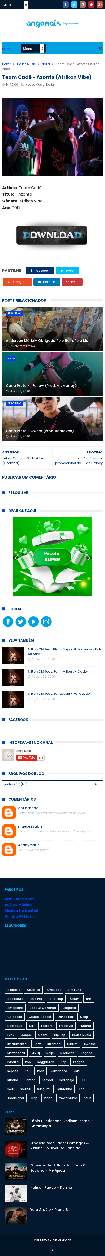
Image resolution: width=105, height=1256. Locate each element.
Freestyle (66, 1026)
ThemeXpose (61, 1240)
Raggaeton (45, 1062)
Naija (46, 64)
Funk (10, 1035)
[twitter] (74, 4)
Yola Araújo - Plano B (49, 1209)
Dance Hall (66, 1017)
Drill (31, 1026)
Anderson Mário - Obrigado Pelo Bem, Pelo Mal (47, 340)
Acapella (13, 990)
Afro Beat (14, 313)
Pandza (13, 1062)
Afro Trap (56, 999)
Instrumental (17, 1044)
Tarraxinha (64, 1089)
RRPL (77, 1071)
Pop (28, 1062)
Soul (10, 1089)
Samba (30, 1080)
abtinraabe (28, 808)
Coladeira (14, 1017)
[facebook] (66, 4)
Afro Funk (74, 990)
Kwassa (90, 1044)
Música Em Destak (21, 910)
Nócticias (67, 1053)
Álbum (74, 999)
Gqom (43, 1035)
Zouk (87, 1098)
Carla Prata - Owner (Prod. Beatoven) (40, 430)
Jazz (37, 1044)
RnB (28, 1071)
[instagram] (83, 4)
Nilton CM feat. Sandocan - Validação (59, 693)
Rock (40, 1071)
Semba (47, 1080)
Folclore (46, 1026)
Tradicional (15, 1098)
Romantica (59, 1071)
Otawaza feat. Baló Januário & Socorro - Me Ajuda (57, 1168)
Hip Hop (59, 1035)
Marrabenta (16, 1053)
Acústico (33, 990)
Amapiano (15, 1008)
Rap (63, 1062)
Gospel (26, 1035)
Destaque (14, 1026)
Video (48, 1098)
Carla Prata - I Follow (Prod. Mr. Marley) (41, 385)
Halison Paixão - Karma (51, 1187)
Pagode (86, 1053)
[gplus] (100, 4)
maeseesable (30, 826)
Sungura (43, 1089)
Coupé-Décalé (40, 1017)
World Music (68, 1098)
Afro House (15, 999)
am (88, 999)
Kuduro (72, 1044)
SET (83, 1080)
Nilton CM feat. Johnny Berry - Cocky (58, 671)
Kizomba (54, 1044)
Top (81, 1089)
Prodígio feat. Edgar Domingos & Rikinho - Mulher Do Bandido (59, 1146)
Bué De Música (18, 904)
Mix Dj (36, 1053)
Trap (34, 1098)
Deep (84, 1017)
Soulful (25, 1089)
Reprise (12, 1071)
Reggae (78, 1062)
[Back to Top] (52, 1250)
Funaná (85, 1026)
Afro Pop (36, 999)
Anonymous (28, 845)
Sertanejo (66, 1080)
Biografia (69, 1008)
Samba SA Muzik (20, 916)
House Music (26, 64)
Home (6, 49)
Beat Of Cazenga (43, 1008)
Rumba (12, 1080)
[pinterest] (91, 4)
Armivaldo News (20, 898)
